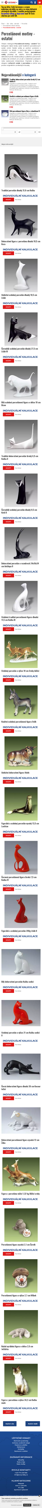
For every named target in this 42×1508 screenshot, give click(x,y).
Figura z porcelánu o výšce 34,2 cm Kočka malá (19, 1401)
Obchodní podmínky (21, 1441)
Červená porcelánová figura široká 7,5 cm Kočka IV (18, 878)
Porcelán (24, 24)
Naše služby (21, 1464)
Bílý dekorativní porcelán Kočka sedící (17, 981)
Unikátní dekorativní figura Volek (15, 772)
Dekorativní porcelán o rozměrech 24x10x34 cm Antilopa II (20, 565)
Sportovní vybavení (21, 1490)
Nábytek (21, 1483)
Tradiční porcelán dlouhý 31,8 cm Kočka (18, 190)
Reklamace (21, 1447)
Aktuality (21, 1460)
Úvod (2, 24)
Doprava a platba (21, 1445)
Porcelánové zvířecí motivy (11, 26)
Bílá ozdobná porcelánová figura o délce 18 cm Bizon (21, 404)
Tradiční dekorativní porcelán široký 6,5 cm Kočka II (25, 80)
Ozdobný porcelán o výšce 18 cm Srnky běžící (20, 670)
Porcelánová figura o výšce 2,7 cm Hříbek (18, 1295)
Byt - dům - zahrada (13, 24)
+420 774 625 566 (21, 1473)
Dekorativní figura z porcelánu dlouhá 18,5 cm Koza (20, 243)
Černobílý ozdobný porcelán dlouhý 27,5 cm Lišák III (19, 350)
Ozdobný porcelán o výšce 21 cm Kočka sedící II (20, 1034)
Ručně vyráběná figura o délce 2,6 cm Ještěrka (17, 1348)
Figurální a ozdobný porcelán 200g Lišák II (19, 930)
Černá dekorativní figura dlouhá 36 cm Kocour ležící (21, 1088)
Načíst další (32, 1424)
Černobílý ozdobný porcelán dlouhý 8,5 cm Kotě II (19, 511)
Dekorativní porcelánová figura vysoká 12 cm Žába (20, 1141)
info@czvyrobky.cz (21, 1475)
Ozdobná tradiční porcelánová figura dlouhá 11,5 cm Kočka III (19, 618)
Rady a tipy (21, 1462)
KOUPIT (8, 199)
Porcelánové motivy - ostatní (12, 28)
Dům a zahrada (21, 1485)
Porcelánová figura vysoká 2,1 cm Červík (18, 1244)
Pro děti (21, 1487)
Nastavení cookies (21, 1451)
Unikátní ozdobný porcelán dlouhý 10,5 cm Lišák (19, 296)
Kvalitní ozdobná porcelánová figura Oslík (24, 96)
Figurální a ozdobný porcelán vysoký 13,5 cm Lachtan (20, 825)
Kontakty (21, 1449)
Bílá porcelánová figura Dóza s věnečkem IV (25, 111)
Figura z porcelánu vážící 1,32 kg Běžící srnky (20, 1193)
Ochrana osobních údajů (21, 1443)
